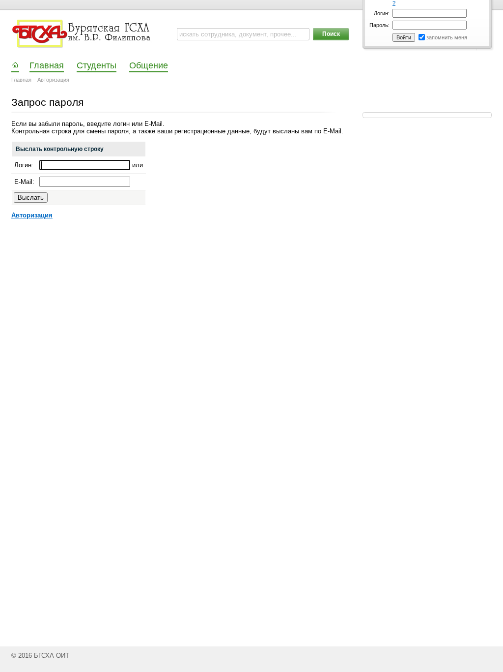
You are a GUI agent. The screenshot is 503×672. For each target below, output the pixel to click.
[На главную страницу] (82, 34)
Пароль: (379, 25)
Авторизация (53, 80)
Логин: (382, 13)
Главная (21, 80)
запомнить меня (446, 37)
